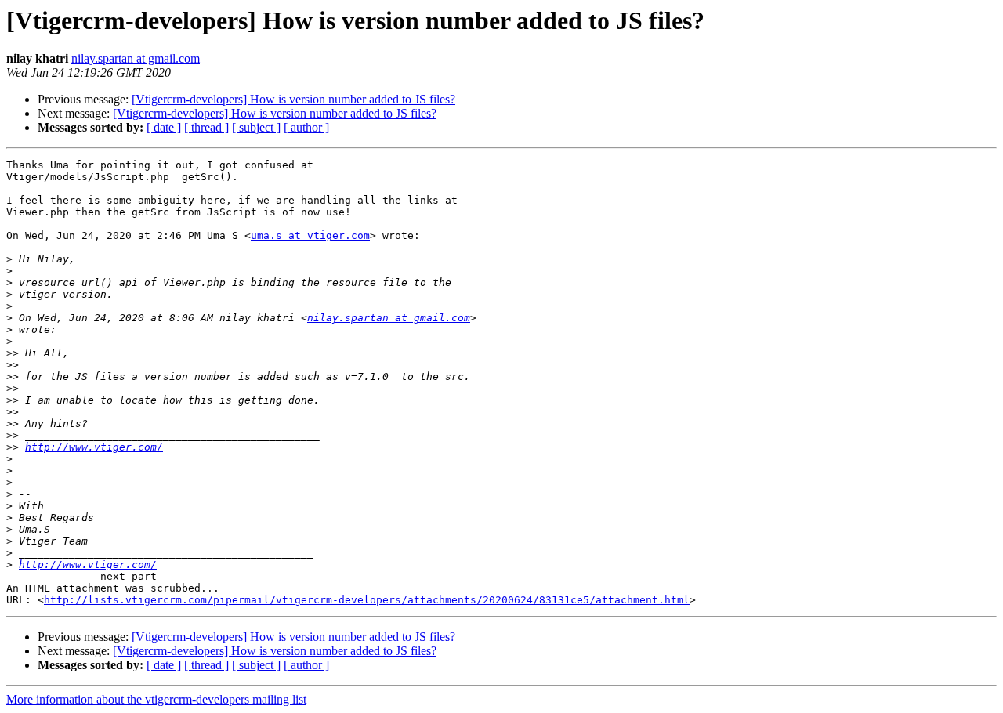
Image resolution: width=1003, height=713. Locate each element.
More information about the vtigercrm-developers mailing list (156, 699)
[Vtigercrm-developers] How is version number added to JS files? (293, 99)
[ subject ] (256, 127)
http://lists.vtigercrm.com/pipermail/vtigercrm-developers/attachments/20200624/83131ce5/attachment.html (367, 600)
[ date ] (164, 127)
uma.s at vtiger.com (310, 235)
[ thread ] (206, 127)
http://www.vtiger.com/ (94, 447)
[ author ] (306, 127)
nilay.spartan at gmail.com (135, 58)
